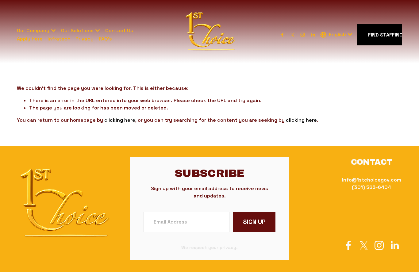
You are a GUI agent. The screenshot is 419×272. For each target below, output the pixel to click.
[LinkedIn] (313, 34)
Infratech (59, 39)
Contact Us (119, 30)
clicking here (119, 120)
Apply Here (30, 39)
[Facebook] (282, 34)
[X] (292, 34)
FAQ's (105, 39)
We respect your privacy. (209, 247)
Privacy (84, 39)
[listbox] (336, 35)
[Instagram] (302, 34)
